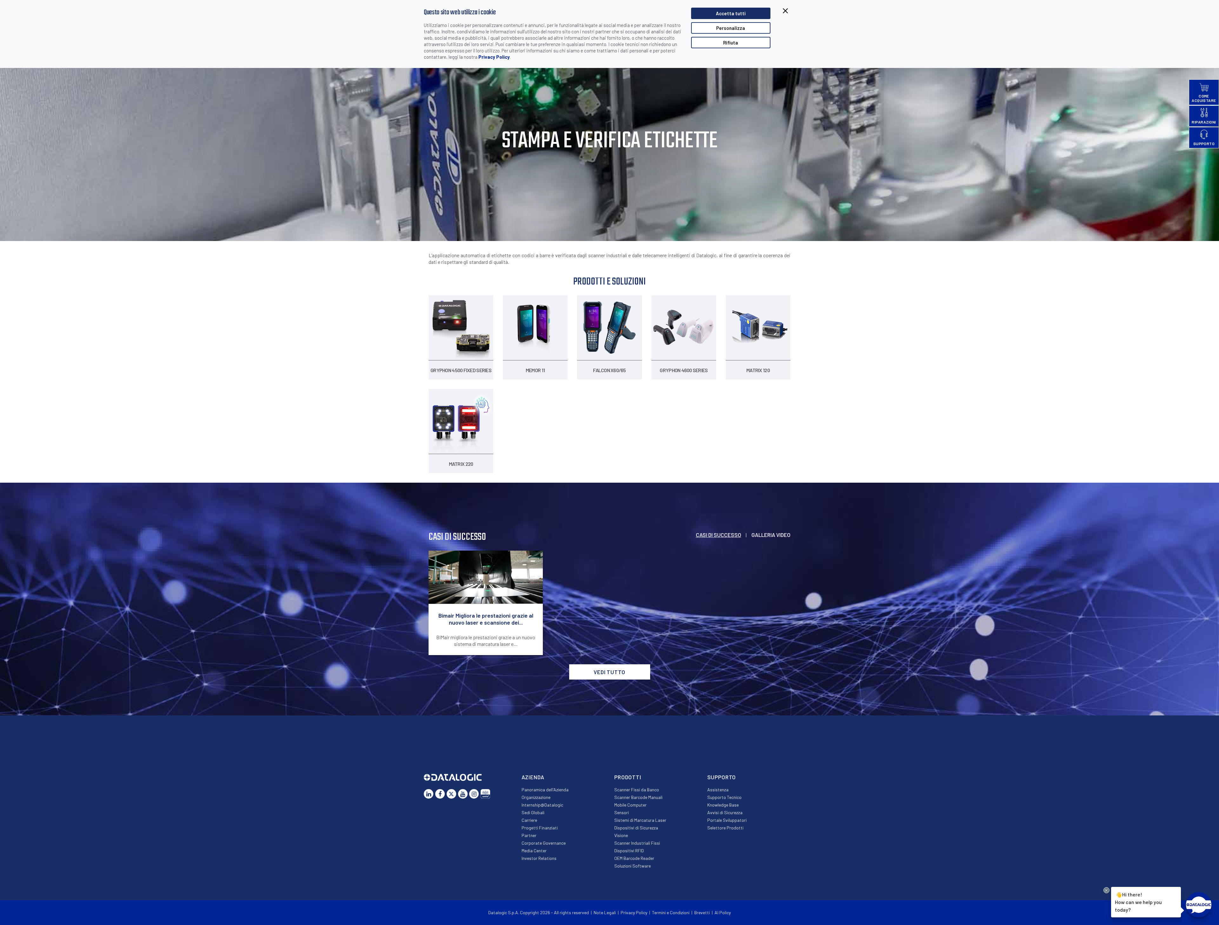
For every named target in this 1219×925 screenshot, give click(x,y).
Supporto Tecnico (724, 797)
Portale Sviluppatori (727, 820)
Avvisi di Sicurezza (725, 812)
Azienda (533, 777)
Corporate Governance (544, 843)
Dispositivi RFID (629, 850)
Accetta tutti (731, 13)
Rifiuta (730, 42)
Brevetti (702, 912)
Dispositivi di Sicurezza (636, 827)
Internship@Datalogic (542, 805)
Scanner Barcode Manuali (638, 797)
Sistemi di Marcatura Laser (640, 820)
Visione (621, 835)
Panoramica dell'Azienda (545, 789)
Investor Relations (539, 858)
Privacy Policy (494, 57)
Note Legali (605, 912)
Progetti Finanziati (540, 827)
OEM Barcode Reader (634, 858)
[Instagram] (474, 794)
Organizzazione (536, 797)
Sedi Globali (533, 812)
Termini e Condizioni (670, 912)
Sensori (621, 812)
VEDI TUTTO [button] (609, 672)
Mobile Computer (630, 805)
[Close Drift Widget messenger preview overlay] (1106, 890)
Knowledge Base (723, 805)
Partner (529, 835)
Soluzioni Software (632, 865)
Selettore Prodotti (725, 827)
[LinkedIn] (428, 794)
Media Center (534, 850)
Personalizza (730, 28)
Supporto (721, 777)
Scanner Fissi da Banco (636, 789)
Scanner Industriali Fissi (637, 843)
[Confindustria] (485, 794)
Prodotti (627, 777)
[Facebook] (440, 794)
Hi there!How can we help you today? (1138, 902)
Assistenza (718, 789)
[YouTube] (463, 794)
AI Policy (723, 912)
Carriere (529, 820)
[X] (451, 794)
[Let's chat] (1198, 904)
